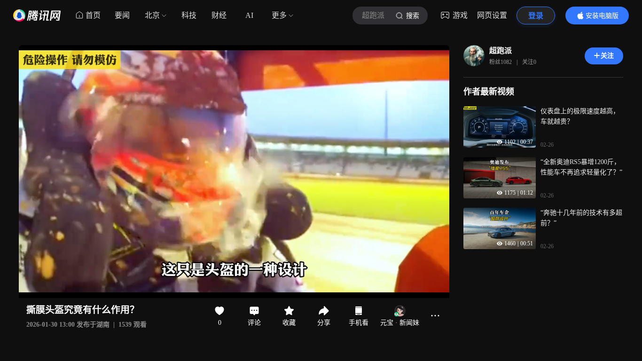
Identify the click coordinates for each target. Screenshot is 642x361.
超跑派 (500, 51)
